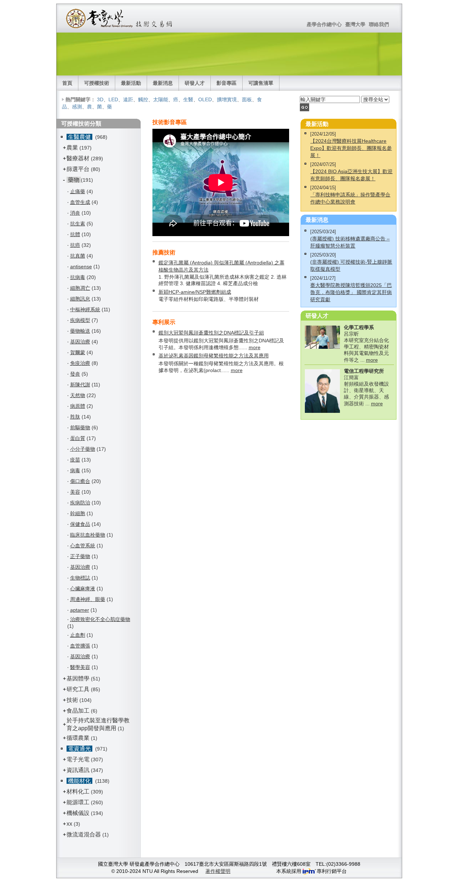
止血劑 (77, 635)
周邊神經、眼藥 (87, 599)
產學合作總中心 (324, 24)
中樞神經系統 (85, 309)
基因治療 (80, 342)
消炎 (75, 213)
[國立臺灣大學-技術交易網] (120, 18)
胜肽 (75, 417)
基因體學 (78, 678)
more (254, 347)
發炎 (75, 374)
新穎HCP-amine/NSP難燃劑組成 (195, 292)
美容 (75, 492)
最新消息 (163, 83)
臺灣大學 (355, 24)
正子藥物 (80, 556)
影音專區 (226, 83)
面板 (247, 99)
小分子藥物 (82, 449)
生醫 (188, 99)
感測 (77, 106)
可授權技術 (96, 83)
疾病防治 (80, 502)
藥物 (74, 180)
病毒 (75, 470)
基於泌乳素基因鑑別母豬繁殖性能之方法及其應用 (214, 355)
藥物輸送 (80, 331)
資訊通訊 (78, 770)
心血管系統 (82, 545)
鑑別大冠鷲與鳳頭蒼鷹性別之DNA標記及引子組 (211, 333)
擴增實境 (227, 99)
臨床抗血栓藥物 (87, 535)
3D (100, 99)
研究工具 (78, 689)
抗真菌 (77, 256)
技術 (72, 700)
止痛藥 (77, 191)
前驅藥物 (80, 427)
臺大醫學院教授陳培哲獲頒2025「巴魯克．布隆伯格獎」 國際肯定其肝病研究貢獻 (351, 292)
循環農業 (78, 738)
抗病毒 (77, 277)
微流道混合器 (84, 834)
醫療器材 (79, 158)
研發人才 (195, 83)
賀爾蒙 (77, 352)
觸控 (143, 99)
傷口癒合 (80, 481)
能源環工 (78, 802)
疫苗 (75, 460)
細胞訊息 (80, 299)
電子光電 (78, 759)
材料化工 (78, 791)
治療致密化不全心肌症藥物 (100, 619)
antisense (81, 266)
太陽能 (160, 99)
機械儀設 (78, 813)
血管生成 (80, 202)
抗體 (75, 234)
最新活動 (131, 83)
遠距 (128, 99)
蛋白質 (77, 438)
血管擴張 (80, 646)
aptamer (79, 610)
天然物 (77, 395)
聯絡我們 (379, 24)
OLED (205, 99)
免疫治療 (80, 363)
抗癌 (75, 245)
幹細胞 (77, 513)
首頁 (67, 83)
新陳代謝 (80, 384)
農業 (72, 148)
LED (113, 99)
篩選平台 (78, 169)
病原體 (77, 406)
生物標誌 (80, 578)
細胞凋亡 (80, 288)
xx (69, 824)
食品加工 (78, 711)
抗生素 (77, 223)
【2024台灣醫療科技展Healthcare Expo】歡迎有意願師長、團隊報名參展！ (351, 148)
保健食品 (80, 524)
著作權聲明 (217, 871)
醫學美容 (80, 667)
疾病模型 (80, 320)
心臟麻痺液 (82, 588)
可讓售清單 (260, 83)
